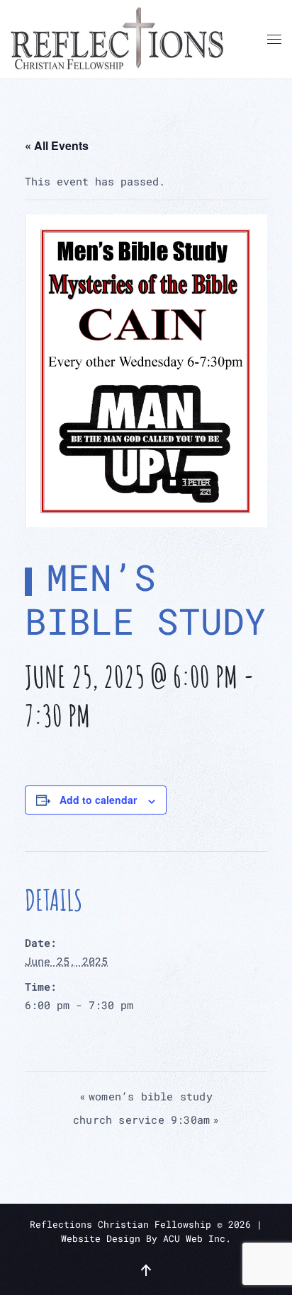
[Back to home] (117, 39)
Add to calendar (98, 800)
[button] (274, 39)
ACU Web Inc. (197, 1238)
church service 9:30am (146, 1119)
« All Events (57, 145)
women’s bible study (146, 1096)
